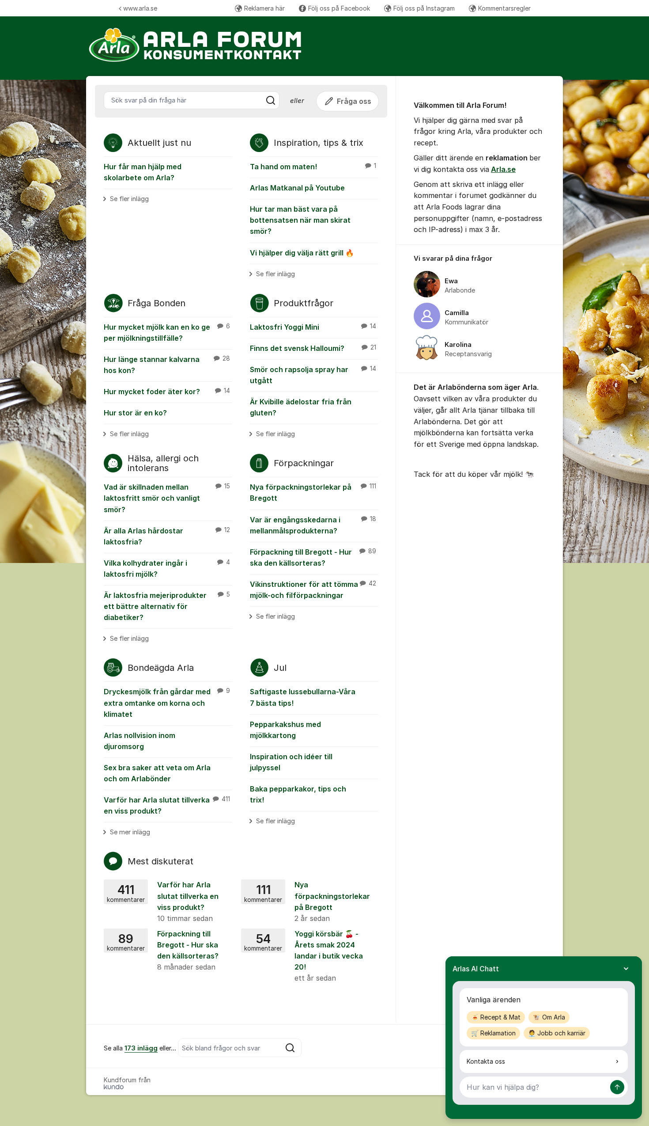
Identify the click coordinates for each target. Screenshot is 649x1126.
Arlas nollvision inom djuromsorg (139, 741)
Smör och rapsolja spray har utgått (313, 375)
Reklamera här (264, 8)
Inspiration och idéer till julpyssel (291, 762)
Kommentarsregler (504, 8)
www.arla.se (140, 8)
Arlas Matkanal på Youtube (297, 187)
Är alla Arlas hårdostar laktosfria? (167, 536)
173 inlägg (141, 1048)
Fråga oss (354, 101)
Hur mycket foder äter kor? (167, 391)
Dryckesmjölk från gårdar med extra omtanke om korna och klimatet (167, 702)
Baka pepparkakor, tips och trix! (298, 794)
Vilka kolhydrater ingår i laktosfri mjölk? (167, 568)
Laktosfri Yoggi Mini (313, 327)
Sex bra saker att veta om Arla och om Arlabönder (157, 773)
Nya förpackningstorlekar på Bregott (313, 492)
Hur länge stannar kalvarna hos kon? (167, 365)
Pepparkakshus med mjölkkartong (285, 730)
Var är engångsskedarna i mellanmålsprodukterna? (313, 525)
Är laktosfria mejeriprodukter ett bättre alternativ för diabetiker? (167, 606)
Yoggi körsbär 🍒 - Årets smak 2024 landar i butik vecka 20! (303, 955)
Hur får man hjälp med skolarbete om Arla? (142, 172)
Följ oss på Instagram (424, 8)
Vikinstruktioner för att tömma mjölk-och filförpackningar (313, 590)
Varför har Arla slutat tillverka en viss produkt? (167, 805)
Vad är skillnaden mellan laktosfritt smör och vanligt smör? (167, 498)
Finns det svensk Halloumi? (313, 348)
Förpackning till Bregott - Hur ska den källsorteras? (313, 557)
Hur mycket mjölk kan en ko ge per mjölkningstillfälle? (167, 332)
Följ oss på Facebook (339, 8)
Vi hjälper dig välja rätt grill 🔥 (302, 252)
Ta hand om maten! (313, 166)
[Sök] (271, 100)
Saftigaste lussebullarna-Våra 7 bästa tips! (302, 697)
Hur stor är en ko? (135, 412)
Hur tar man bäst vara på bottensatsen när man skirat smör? (300, 220)
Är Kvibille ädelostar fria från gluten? (300, 407)
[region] (479, 309)
